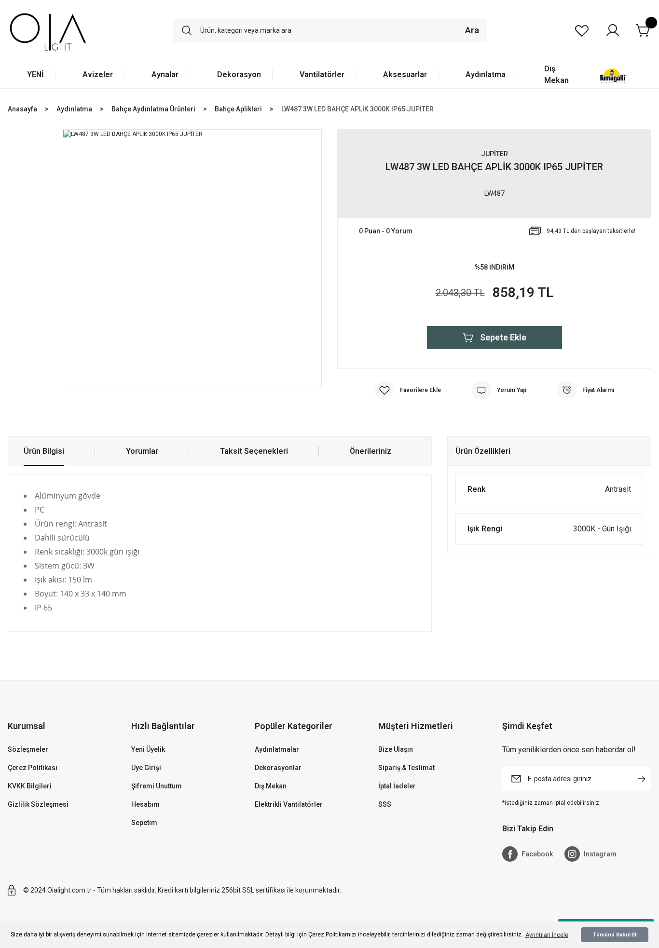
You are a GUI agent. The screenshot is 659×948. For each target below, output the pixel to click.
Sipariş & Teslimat (406, 768)
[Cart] (643, 30)
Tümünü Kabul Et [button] (615, 935)
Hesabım (145, 804)
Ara (472, 30)
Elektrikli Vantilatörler (289, 804)
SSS (384, 804)
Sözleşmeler (28, 749)
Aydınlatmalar (277, 749)
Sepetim (144, 822)
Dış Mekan (271, 786)
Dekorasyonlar (278, 768)
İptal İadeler (397, 786)
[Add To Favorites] (408, 390)
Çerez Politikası (32, 768)
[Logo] (48, 30)
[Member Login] (612, 30)
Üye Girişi (146, 768)
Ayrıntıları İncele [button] (546, 935)
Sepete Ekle (503, 337)
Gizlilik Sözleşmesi (38, 804)
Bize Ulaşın (395, 749)
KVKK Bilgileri (30, 786)
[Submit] (641, 778)
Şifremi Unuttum (156, 786)
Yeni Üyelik (148, 749)
